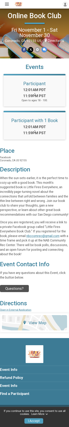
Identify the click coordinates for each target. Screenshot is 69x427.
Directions (56, 40)
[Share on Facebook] (24, 49)
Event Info (8, 369)
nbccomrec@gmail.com (42, 236)
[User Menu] (65, 4)
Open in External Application (15, 309)
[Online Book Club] (18, 5)
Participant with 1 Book (34, 120)
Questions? (14, 288)
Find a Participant (14, 394)
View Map (37, 322)
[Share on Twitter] (30, 49)
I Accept (34, 421)
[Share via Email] (37, 49)
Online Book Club (34, 16)
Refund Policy (11, 377)
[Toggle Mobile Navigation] (7, 4)
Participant (34, 83)
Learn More (37, 414)
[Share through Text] (44, 49)
